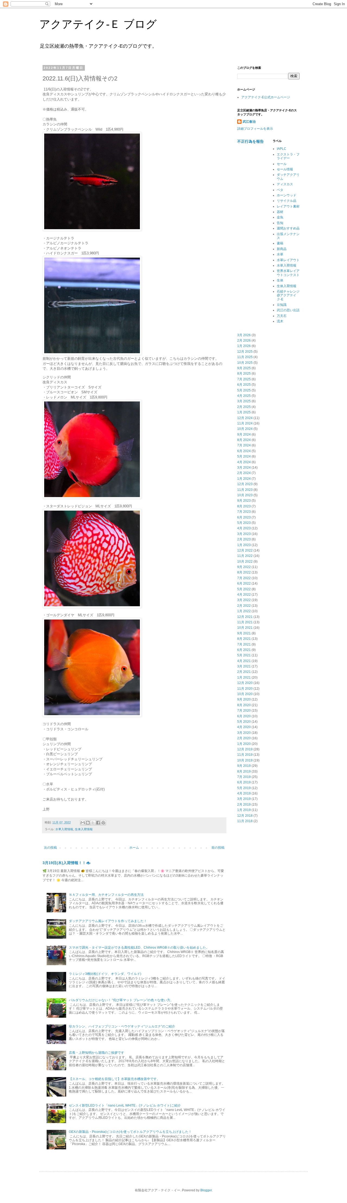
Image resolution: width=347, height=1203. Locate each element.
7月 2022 (244, 578)
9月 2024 (244, 434)
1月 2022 (244, 611)
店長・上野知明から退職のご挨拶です (96, 1053)
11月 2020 (245, 688)
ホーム (134, 847)
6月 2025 (244, 385)
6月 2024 (244, 451)
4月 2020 (244, 727)
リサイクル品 (286, 201)
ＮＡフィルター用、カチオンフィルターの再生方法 (106, 895)
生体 (280, 280)
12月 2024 (245, 418)
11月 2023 (245, 490)
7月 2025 (244, 379)
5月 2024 (244, 456)
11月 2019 (245, 755)
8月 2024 (244, 440)
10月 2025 (245, 363)
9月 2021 (244, 633)
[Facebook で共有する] (98, 822)
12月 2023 (245, 484)
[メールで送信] (82, 822)
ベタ (280, 190)
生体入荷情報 (84, 829)
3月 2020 (244, 733)
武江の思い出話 (288, 310)
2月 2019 (244, 804)
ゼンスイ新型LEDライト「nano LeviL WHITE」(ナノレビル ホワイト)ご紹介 (125, 1105)
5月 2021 (244, 655)
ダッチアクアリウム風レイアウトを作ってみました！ (108, 921)
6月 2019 (244, 782)
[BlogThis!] (88, 822)
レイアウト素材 (288, 206)
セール (282, 164)
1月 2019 (244, 810)
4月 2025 (244, 396)
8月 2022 (244, 572)
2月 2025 (244, 407)
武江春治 (249, 122)
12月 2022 (245, 550)
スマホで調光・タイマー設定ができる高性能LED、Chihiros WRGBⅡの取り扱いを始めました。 (139, 947)
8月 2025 (244, 373)
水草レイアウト (288, 260)
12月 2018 (245, 816)
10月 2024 (245, 429)
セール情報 (285, 169)
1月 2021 (244, 677)
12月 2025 (245, 352)
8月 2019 (244, 771)
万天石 (282, 316)
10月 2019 (245, 760)
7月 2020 (244, 710)
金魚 (280, 217)
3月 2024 (244, 467)
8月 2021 (244, 639)
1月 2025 (244, 412)
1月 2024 (244, 479)
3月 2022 (244, 600)
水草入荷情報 (64, 829)
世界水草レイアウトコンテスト (288, 273)
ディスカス (285, 184)
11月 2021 (245, 622)
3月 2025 (244, 401)
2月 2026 (244, 340)
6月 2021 (244, 650)
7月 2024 (244, 445)
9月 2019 (244, 766)
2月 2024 (244, 473)
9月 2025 (244, 368)
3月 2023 (244, 534)
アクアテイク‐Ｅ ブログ (98, 24)
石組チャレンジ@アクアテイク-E (288, 295)
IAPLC (281, 149)
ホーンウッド (286, 195)
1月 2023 (244, 545)
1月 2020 (244, 744)
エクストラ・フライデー (288, 156)
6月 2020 (244, 716)
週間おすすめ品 (288, 228)
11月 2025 (245, 357)
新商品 (282, 249)
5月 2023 (244, 523)
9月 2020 (244, 699)
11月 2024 (245, 423)
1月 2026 (244, 346)
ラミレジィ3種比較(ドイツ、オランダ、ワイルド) (105, 974)
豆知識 (282, 305)
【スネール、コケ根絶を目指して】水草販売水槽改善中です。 (114, 1079)
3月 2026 (244, 335)
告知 (280, 223)
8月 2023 (244, 506)
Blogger (206, 1190)
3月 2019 (244, 799)
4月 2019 (244, 793)
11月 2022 (245, 556)
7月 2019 (244, 777)
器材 (280, 212)
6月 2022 (244, 583)
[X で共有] (93, 822)
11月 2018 (245, 821)
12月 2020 (245, 683)
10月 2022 (245, 561)
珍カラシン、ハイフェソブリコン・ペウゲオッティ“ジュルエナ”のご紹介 (122, 1026)
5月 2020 (244, 722)
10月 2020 (245, 694)
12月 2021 (245, 617)
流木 (280, 321)
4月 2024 (244, 462)
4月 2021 (244, 661)
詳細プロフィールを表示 (255, 129)
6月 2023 (244, 517)
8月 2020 (244, 705)
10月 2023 (245, 495)
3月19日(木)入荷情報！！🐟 (67, 863)
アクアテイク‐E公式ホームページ (265, 97)
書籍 (280, 243)
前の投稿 (217, 847)
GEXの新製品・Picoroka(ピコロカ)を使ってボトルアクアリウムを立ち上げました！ (130, 1132)
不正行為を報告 (250, 141)
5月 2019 (244, 788)
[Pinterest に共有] (103, 822)
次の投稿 (50, 847)
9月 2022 (244, 567)
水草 (280, 254)
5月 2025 (244, 390)
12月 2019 (245, 749)
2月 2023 (244, 539)
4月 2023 (244, 528)
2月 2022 (244, 606)
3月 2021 (244, 666)
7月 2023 (244, 512)
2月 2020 (244, 738)
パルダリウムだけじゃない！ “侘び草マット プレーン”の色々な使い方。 (121, 1000)
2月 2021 (244, 672)
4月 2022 (244, 594)
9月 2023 (244, 500)
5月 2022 (244, 589)
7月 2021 (244, 644)
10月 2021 (245, 628)
